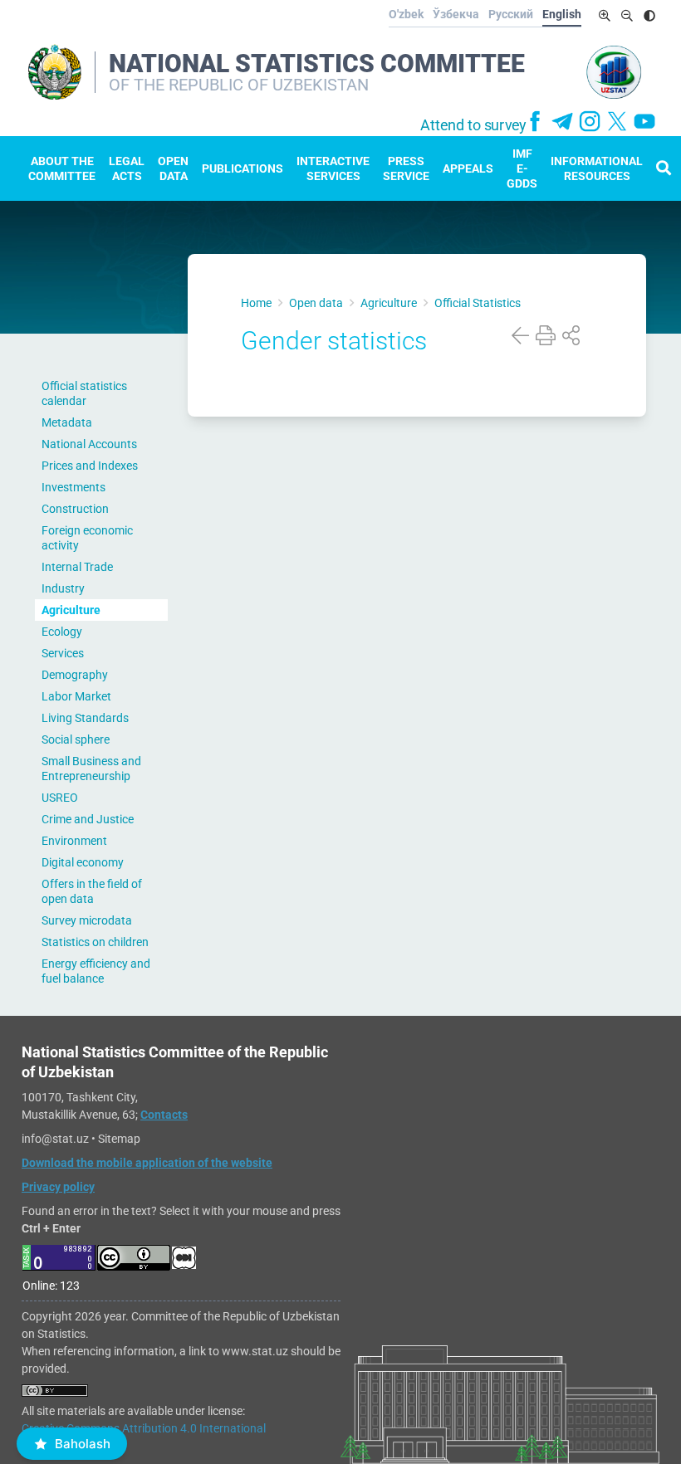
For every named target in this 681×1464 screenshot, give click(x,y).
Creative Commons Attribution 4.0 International (144, 1428)
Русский (510, 14)
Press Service (406, 168)
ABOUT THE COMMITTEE (62, 168)
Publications (242, 168)
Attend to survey (473, 125)
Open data (173, 168)
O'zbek (406, 14)
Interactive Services (333, 168)
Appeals (468, 168)
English (561, 14)
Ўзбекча (456, 14)
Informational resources (597, 168)
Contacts (164, 1114)
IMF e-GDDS (522, 168)
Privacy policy (58, 1186)
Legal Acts (127, 168)
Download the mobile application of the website (147, 1162)
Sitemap (119, 1138)
